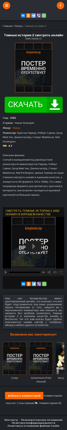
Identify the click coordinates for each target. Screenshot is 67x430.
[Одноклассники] (28, 15)
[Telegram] (33, 15)
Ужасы (16, 127)
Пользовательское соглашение (42, 419)
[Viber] (38, 15)
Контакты (11, 419)
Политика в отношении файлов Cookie (33, 425)
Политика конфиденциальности (33, 422)
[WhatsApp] (44, 15)
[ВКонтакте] (23, 15)
